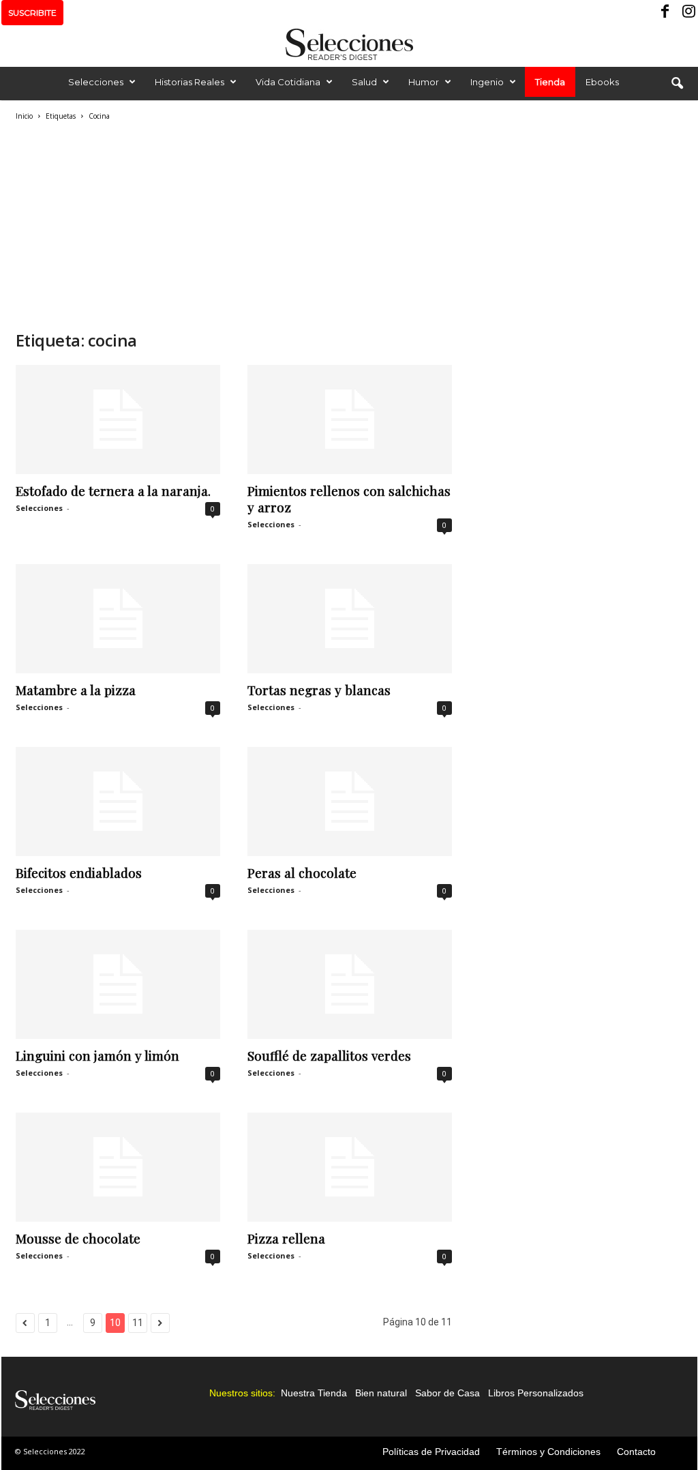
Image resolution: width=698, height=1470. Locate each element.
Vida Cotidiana (288, 81)
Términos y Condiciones (548, 1451)
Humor (423, 81)
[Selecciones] (349, 44)
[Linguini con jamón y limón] (118, 984)
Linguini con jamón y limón (97, 1055)
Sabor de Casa (447, 1392)
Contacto (636, 1451)
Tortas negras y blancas (319, 690)
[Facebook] (666, 12)
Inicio (24, 116)
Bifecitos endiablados (79, 872)
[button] (677, 84)
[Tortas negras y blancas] (349, 618)
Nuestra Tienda (314, 1392)
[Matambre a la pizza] (118, 618)
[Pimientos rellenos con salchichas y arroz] (349, 419)
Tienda (550, 81)
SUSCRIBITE (32, 13)
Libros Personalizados (535, 1392)
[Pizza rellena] (349, 1167)
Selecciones (95, 81)
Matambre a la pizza (76, 690)
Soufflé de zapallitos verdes (329, 1055)
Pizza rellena (286, 1238)
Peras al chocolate (301, 872)
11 (137, 1322)
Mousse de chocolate (78, 1238)
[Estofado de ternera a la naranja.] (118, 419)
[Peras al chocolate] (349, 801)
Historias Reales (189, 81)
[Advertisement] (234, 223)
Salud (364, 81)
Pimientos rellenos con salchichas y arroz (349, 499)
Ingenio (487, 81)
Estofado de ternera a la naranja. (113, 490)
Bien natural (381, 1392)
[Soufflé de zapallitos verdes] (349, 984)
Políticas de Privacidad (431, 1451)
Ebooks (602, 81)
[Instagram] (687, 12)
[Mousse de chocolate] (118, 1167)
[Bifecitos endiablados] (118, 801)
